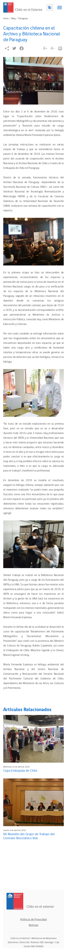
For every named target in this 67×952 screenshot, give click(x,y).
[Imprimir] (60, 48)
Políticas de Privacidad (33, 919)
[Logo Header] (8, 7)
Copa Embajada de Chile (20, 770)
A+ (45, 48)
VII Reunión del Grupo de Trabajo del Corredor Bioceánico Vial (29, 836)
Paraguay (23, 18)
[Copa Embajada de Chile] (33, 739)
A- (53, 48)
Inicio (6, 18)
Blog (13, 18)
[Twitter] (14, 48)
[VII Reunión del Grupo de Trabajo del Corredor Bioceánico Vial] (33, 802)
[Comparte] (7, 48)
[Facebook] (21, 48)
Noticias (33, 925)
